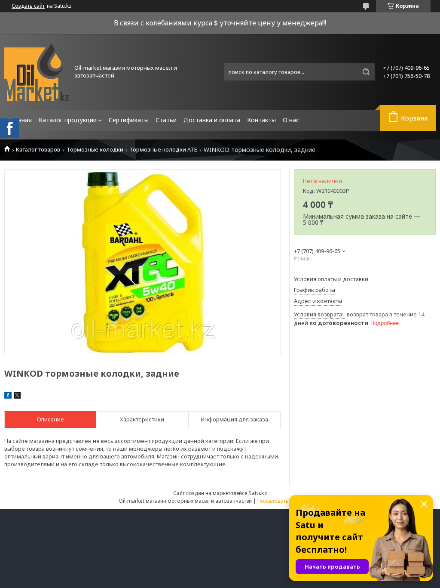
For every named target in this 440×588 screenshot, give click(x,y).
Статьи (166, 120)
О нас (291, 120)
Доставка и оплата (211, 120)
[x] (17, 396)
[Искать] (366, 71)
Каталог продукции (68, 120)
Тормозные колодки (95, 149)
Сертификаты (129, 120)
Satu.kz (257, 493)
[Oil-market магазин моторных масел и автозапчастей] (36, 72)
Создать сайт (28, 6)
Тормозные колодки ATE (163, 149)
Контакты (261, 120)
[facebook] (8, 396)
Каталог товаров (38, 149)
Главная (20, 120)
